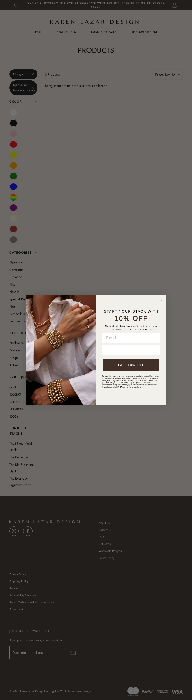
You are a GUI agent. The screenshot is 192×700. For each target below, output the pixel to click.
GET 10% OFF (131, 365)
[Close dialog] (161, 300)
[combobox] (108, 350)
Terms (140, 387)
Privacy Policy (127, 387)
